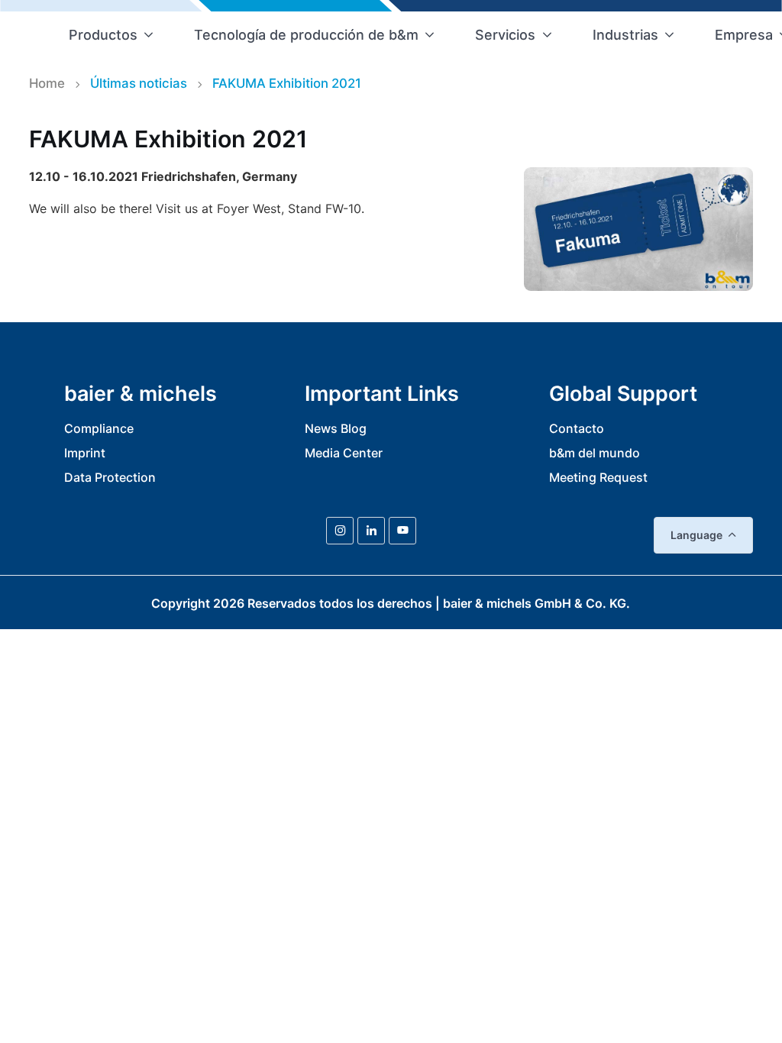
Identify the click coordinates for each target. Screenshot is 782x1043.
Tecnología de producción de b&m (306, 35)
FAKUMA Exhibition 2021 (286, 83)
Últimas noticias (138, 83)
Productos (103, 35)
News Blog (336, 428)
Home (47, 83)
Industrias (625, 35)
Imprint (84, 452)
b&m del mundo (594, 452)
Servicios (505, 35)
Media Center (344, 452)
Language (696, 534)
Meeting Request (598, 477)
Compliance (99, 428)
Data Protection (110, 477)
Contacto (576, 428)
